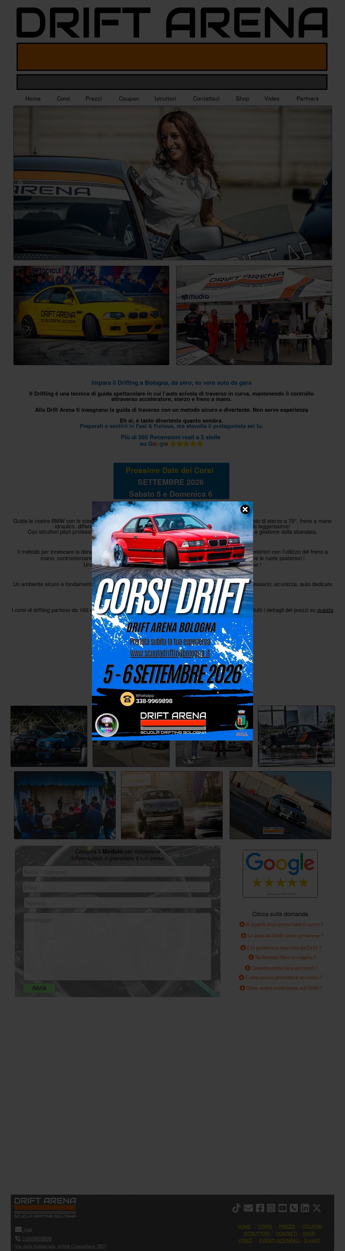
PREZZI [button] (287, 1226)
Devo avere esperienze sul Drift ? (283, 987)
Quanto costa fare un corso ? (284, 967)
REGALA (228, 687)
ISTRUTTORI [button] (257, 1233)
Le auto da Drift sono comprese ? (284, 935)
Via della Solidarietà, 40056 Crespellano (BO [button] (60, 1246)
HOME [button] (244, 1226)
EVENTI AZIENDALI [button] (279, 1240)
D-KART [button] (312, 1240)
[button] (32, 1229)
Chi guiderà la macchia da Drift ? (283, 947)
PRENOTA (171, 687)
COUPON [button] (312, 1226)
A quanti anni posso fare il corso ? (284, 924)
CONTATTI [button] (286, 1233)
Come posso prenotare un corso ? (283, 977)
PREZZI (117, 687)
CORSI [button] (265, 1226)
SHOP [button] (309, 1233)
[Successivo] (325, 183)
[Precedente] (20, 183)
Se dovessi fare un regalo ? (285, 957)
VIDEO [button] (245, 1240)
